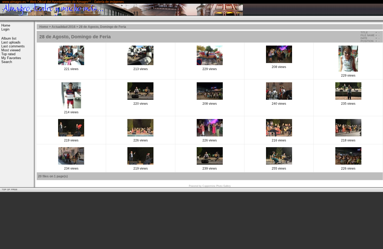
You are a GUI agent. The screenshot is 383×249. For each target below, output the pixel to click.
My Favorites (11, 58)
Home (5, 25)
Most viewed (10, 50)
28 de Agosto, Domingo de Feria (102, 27)
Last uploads (11, 42)
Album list (8, 38)
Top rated (8, 54)
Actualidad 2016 (64, 27)
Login (5, 29)
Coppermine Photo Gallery (216, 186)
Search (6, 62)
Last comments (13, 46)
